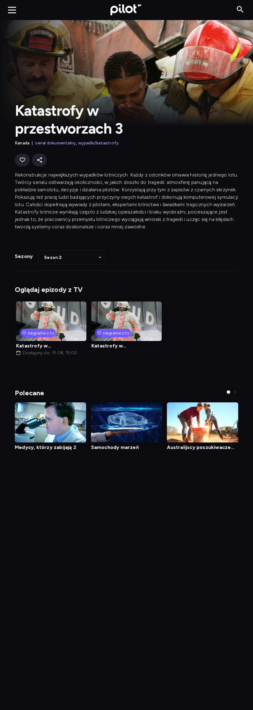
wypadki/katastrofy (98, 143)
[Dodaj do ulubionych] (22, 160)
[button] (72, 257)
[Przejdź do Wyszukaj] (240, 10)
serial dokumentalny (55, 143)
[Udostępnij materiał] (39, 160)
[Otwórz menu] (12, 10)
